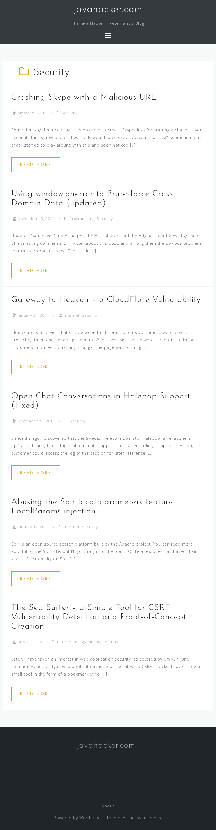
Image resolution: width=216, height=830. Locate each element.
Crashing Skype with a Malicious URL (83, 97)
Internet (72, 315)
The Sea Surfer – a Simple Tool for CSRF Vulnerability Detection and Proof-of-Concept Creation (98, 617)
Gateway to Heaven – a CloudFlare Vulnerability (106, 299)
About (108, 806)
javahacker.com (108, 10)
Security (70, 112)
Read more (36, 164)
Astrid (129, 817)
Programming (81, 218)
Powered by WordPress (78, 817)
